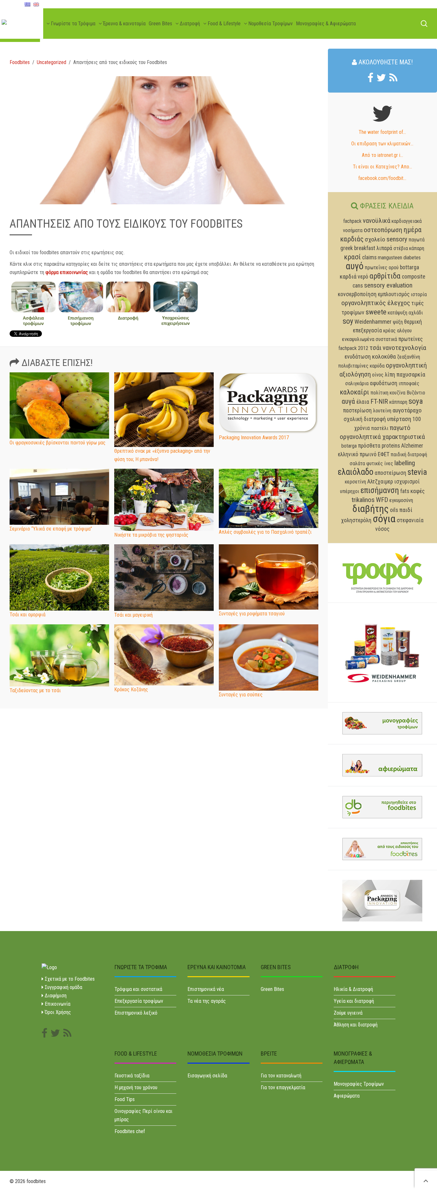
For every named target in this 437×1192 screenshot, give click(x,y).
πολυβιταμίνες (353, 366)
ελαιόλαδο (355, 472)
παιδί (405, 510)
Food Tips (125, 1099)
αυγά (348, 401)
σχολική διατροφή (365, 419)
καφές (417, 491)
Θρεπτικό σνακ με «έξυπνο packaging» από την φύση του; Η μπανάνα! (162, 455)
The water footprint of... (382, 132)
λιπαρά (384, 248)
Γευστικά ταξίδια (132, 1076)
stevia (417, 472)
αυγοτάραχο (407, 410)
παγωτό (400, 428)
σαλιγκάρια (357, 383)
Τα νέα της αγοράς (206, 1001)
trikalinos (363, 500)
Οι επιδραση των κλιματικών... (382, 144)
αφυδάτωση (383, 383)
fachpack (352, 221)
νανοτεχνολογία (404, 348)
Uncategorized (51, 62)
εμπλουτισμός (393, 294)
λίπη (390, 374)
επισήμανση (380, 490)
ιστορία (419, 294)
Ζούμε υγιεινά (348, 1013)
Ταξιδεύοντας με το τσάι (35, 690)
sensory (396, 239)
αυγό (354, 266)
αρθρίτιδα (385, 276)
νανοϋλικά (376, 220)
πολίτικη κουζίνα (387, 393)
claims (369, 257)
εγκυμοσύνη (401, 500)
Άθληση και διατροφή (355, 1025)
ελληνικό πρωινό (357, 454)
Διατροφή (189, 23)
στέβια (400, 248)
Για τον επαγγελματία (283, 1087)
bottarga (409, 267)
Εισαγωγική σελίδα (207, 1076)
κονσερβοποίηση (357, 294)
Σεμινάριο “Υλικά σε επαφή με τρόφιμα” (51, 529)
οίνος (378, 375)
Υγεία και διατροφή (354, 1001)
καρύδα (377, 366)
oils (394, 510)
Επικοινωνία (57, 1004)
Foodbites (20, 62)
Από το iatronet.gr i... (382, 155)
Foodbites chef (130, 1131)
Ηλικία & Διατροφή (353, 989)
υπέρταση (399, 419)
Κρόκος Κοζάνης (131, 689)
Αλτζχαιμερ (380, 481)
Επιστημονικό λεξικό (136, 1013)
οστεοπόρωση (383, 230)
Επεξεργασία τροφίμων (139, 1001)
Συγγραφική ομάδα (63, 987)
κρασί (352, 257)
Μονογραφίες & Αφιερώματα (326, 23)
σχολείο (375, 239)
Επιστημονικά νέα (205, 989)
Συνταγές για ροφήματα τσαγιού (252, 614)
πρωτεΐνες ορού (382, 267)
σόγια (384, 519)
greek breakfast (357, 248)
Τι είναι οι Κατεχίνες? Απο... (382, 167)
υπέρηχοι (349, 491)
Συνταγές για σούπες (241, 695)
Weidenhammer (373, 321)
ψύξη (398, 322)
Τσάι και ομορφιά (27, 615)
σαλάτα (357, 463)
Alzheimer (412, 445)
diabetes (412, 258)
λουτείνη (382, 411)
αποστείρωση (390, 473)
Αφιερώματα (347, 1096)
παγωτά (417, 240)
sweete (376, 312)
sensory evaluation (388, 285)
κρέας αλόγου (397, 331)
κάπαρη (416, 248)
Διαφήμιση (55, 996)
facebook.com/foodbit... (382, 178)
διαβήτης (370, 508)
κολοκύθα (384, 356)
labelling (404, 463)
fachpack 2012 (353, 348)
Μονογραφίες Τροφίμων (359, 1084)
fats (404, 491)
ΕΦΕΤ (383, 454)
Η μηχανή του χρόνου (136, 1087)
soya (416, 401)
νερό (363, 276)
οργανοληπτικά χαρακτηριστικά (382, 437)
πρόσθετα (369, 445)
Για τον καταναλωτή (281, 1076)
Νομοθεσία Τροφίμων (270, 23)
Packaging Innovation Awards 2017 (254, 437)
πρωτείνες (410, 339)
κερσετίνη (355, 482)
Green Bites (160, 23)
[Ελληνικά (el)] (27, 4)
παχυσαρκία (410, 374)
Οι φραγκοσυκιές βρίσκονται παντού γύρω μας (58, 443)
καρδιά (348, 276)
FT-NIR (379, 401)
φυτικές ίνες (379, 463)
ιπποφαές (409, 383)
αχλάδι (416, 313)
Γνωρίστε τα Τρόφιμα (72, 23)
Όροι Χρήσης (57, 1012)
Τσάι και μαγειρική (133, 615)
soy (348, 321)
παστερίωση (357, 410)
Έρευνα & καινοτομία (124, 23)
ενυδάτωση (358, 356)
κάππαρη (398, 402)
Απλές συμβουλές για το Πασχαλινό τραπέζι (265, 532)
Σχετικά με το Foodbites (69, 979)
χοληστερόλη (356, 520)
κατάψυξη (397, 313)
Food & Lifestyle (223, 23)
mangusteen (390, 258)
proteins (391, 445)
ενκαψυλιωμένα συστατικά (369, 339)
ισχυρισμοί (407, 481)
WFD (382, 500)
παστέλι (379, 428)
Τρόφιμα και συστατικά (138, 989)
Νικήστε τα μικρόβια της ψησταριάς (151, 535)
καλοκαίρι (354, 392)
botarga (349, 446)
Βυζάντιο (416, 393)
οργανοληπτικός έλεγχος (375, 303)
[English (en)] (36, 4)
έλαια (362, 402)
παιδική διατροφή (409, 454)
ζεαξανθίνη (408, 357)
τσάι (375, 348)
